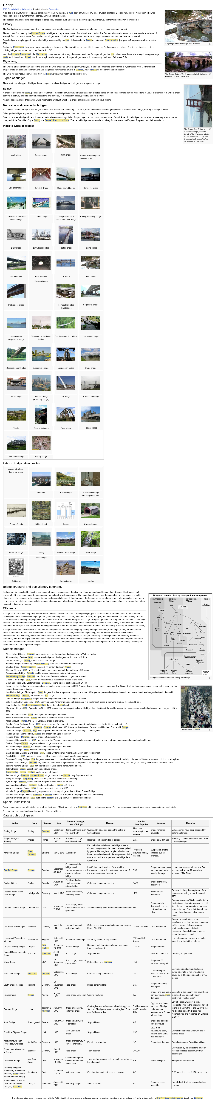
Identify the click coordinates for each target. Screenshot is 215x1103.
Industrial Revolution (20, 54)
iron (112, 54)
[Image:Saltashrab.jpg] (90, 141)
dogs (35, 730)
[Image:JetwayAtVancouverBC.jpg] (41, 539)
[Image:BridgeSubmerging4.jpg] (41, 354)
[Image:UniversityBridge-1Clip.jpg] (41, 141)
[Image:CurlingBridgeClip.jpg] (90, 203)
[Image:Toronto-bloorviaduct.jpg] (90, 567)
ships (167, 995)
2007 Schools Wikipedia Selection (17, 9)
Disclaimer (198, 1098)
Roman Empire (38, 33)
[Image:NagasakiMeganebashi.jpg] (16, 141)
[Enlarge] (210, 44)
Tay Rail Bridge (10, 870)
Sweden (47, 727)
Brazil (40, 692)
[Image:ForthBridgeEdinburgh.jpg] (90, 174)
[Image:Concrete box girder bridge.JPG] (16, 174)
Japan (30, 657)
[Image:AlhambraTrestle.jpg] (16, 414)
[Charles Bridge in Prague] (196, 706)
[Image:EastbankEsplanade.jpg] (66, 234)
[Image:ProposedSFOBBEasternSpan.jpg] (16, 323)
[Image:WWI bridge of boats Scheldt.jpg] (16, 510)
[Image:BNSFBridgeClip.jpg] (66, 262)
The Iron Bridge (13, 695)
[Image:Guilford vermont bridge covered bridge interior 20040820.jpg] (41, 262)
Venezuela (46, 953)
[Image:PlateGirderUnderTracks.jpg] (16, 291)
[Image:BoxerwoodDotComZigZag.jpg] (41, 443)
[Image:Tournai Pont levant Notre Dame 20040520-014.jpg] (16, 383)
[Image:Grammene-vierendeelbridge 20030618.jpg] (16, 443)
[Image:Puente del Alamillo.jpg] (16, 203)
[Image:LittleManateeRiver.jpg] (66, 414)
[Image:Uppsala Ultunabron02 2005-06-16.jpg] (66, 291)
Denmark (46, 683)
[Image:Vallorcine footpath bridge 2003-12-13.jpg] (90, 262)
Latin (48, 74)
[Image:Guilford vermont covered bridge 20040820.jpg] (90, 510)
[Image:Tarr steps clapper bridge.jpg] (41, 203)
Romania (25, 775)
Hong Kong (28, 779)
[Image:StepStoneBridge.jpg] (90, 323)
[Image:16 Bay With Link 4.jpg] (66, 539)
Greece (26, 747)
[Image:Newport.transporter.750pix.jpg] (90, 383)
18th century (18, 47)
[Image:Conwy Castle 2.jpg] (90, 414)
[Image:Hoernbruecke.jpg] (90, 234)
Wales (34, 718)
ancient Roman (37, 775)
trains (27, 93)
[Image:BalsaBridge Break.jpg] (90, 479)
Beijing (37, 120)
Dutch (94, 70)
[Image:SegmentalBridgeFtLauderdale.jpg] (90, 291)
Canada (30, 673)
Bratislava (82, 807)
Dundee (31, 870)
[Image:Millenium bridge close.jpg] (66, 383)
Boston (50, 798)
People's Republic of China (57, 120)
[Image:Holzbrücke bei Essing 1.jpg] (16, 354)
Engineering (53, 9)
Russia (37, 734)
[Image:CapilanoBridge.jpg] (66, 323)
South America (111, 40)
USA (25, 670)
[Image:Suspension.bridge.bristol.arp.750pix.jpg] (66, 354)
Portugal (33, 785)
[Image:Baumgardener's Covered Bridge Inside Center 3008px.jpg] (41, 174)
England (30, 654)
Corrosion (108, 962)
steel (28, 57)
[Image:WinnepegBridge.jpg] (41, 323)
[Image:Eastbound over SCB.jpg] (41, 414)
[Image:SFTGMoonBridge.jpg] (90, 539)
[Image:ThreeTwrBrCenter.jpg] (66, 174)
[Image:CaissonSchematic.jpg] (66, 510)
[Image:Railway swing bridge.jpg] (90, 354)
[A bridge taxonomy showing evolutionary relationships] (180, 634)
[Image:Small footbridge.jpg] (66, 141)
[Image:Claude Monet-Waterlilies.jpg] (41, 510)
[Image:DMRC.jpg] (41, 234)
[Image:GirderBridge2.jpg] (16, 262)
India (30, 715)
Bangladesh (26, 699)
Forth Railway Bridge (15, 676)
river (71, 13)
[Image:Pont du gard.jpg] (41, 479)
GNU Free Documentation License (169, 1098)
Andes (89, 40)
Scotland (31, 676)
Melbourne (32, 973)
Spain (15, 1074)
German (79, 70)
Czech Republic (28, 667)
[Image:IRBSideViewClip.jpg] (16, 539)
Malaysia (25, 737)
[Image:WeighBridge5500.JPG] (66, 567)
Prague (197, 729)
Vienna (31, 995)
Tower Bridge (12, 772)
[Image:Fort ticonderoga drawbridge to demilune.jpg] (16, 234)
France (24, 721)
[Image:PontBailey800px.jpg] (66, 479)
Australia (33, 762)
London (23, 772)
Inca (67, 40)
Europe (125, 727)
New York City (42, 664)
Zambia (48, 795)
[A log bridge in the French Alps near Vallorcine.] (188, 26)
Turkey (27, 660)
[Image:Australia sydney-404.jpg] (66, 203)
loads (5, 57)
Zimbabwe (37, 795)
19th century (41, 54)
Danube (66, 775)
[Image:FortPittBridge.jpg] (41, 383)
